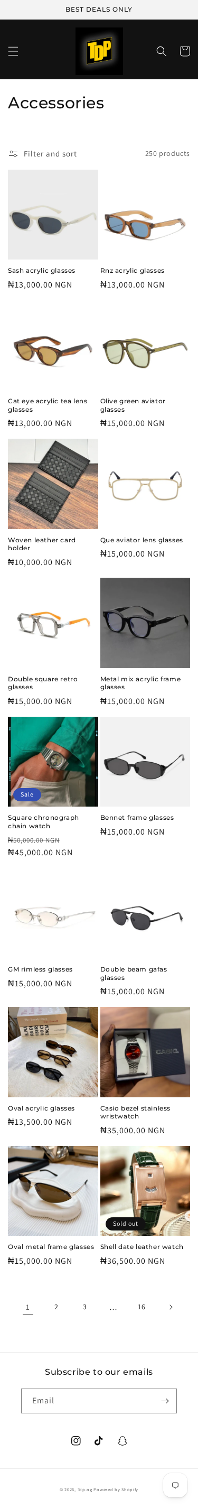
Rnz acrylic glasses (132, 270)
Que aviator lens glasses (141, 540)
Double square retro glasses (43, 683)
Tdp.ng (85, 1489)
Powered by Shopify (115, 1489)
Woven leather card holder (42, 544)
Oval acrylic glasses (41, 1108)
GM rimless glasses (40, 969)
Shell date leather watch (142, 1247)
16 (141, 1306)
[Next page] (170, 1307)
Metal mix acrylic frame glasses (140, 683)
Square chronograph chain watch (43, 821)
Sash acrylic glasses (42, 270)
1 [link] (28, 1307)
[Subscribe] (164, 1401)
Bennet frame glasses (137, 817)
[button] (13, 51)
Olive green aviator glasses (133, 405)
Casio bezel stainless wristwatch (135, 1112)
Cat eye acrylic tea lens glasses (47, 405)
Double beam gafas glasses (133, 973)
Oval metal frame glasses (51, 1247)
